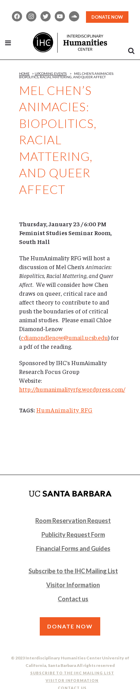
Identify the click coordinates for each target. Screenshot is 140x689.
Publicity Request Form (73, 534)
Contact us (73, 599)
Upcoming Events (51, 73)
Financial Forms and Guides (73, 548)
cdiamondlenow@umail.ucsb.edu (64, 337)
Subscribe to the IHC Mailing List (73, 571)
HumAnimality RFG (64, 410)
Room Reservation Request (73, 520)
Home (24, 73)
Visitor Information (73, 585)
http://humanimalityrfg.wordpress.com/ (72, 389)
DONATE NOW (107, 17)
